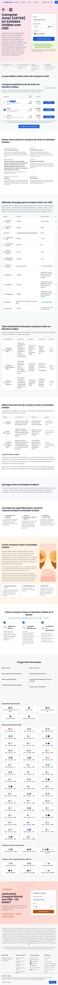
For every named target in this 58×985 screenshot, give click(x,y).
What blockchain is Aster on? (38, 673)
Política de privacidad (49, 967)
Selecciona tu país (37, 896)
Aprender (36, 2)
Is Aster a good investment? (38, 687)
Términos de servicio (49, 969)
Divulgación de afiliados (50, 965)
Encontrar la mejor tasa (43, 39)
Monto (34, 903)
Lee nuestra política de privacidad (36, 979)
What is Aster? (6, 668)
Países (29, 2)
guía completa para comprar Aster (44, 468)
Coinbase (9, 115)
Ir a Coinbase (49, 116)
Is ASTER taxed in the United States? (12, 685)
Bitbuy (3, 468)
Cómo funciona (47, 961)
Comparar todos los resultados (29, 126)
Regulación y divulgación (50, 963)
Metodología (32, 943)
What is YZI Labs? (35, 668)
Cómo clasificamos (51, 87)
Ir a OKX (49, 102)
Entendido (52, 982)
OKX (8, 101)
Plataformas (15, 2)
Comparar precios (43, 911)
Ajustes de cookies (7, 982)
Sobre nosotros (48, 957)
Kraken (8, 108)
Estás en (35, 16)
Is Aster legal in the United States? (11, 673)
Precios (46, 959)
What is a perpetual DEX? (9, 679)
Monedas (23, 2)
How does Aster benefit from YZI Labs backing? (40, 680)
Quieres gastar (36, 23)
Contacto (46, 971)
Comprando (36, 30)
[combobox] (43, 900)
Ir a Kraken (48, 109)
